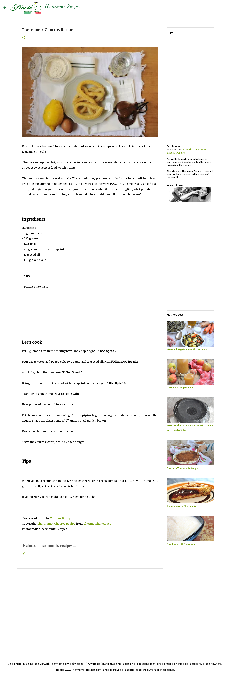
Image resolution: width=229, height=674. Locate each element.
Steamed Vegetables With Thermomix (188, 349)
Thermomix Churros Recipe (56, 523)
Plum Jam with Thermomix (181, 506)
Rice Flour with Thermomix (182, 544)
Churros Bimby (60, 518)
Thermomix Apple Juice (180, 387)
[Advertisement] (90, 312)
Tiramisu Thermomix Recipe (182, 468)
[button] (24, 37)
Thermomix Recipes (63, 6)
